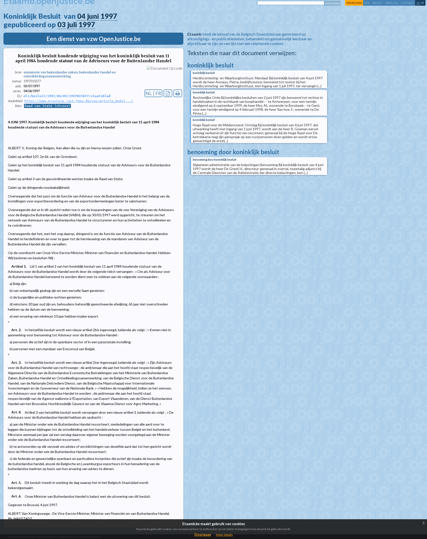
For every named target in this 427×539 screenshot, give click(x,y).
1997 (108, 16)
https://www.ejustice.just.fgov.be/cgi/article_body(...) (78, 101)
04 (81, 16)
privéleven (354, 2)
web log (391, 2)
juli (72, 24)
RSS (367, 2)
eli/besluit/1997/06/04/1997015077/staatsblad (66, 96)
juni (93, 16)
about (377, 2)
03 (61, 24)
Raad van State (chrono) (47, 106)
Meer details (224, 535)
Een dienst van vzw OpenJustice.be (93, 38)
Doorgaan (202, 534)
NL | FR (153, 93)
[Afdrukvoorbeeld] (177, 93)
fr (422, 2)
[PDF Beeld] (168, 93)
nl (418, 2)
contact (407, 2)
